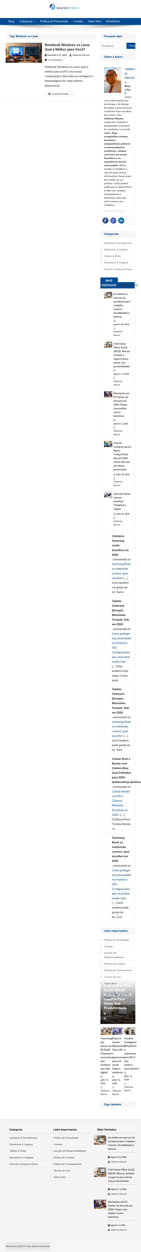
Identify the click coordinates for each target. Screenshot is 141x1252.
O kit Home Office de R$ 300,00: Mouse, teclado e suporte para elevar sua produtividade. (121, 355)
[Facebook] (105, 220)
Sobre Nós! (60, 1177)
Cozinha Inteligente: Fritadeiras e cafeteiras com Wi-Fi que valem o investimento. (129, 1053)
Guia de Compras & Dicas (118, 269)
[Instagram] (113, 220)
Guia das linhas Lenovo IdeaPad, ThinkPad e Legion (122, 501)
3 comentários (55, 60)
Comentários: (126, 285)
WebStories (113, 21)
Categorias (25, 21)
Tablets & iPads (112, 256)
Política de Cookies (114, 963)
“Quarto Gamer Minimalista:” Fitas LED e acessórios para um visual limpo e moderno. (117, 1055)
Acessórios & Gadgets (116, 262)
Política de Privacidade (54, 21)
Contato (78, 21)
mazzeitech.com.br (114, 210)
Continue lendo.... (61, 94)
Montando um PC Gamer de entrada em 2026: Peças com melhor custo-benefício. (121, 404)
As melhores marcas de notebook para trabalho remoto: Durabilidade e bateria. (121, 305)
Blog (11, 21)
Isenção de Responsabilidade (114, 955)
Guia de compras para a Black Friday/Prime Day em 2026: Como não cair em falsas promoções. (122, 456)
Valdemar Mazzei (80, 55)
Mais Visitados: (109, 283)
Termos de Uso (112, 977)
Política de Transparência (118, 970)
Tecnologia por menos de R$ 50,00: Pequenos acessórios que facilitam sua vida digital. (106, 1055)
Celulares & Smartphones (118, 243)
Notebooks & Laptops (116, 249)
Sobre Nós (94, 21)
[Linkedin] (121, 220)
